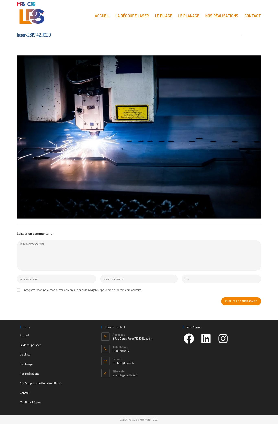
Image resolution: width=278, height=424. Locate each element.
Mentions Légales (30, 402)
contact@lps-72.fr (123, 363)
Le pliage (25, 354)
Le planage (26, 364)
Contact (25, 393)
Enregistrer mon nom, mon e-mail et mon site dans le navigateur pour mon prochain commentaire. (82, 290)
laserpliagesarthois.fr (125, 375)
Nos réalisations (29, 373)
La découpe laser (30, 345)
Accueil (24, 335)
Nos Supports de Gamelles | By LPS (41, 383)
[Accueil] (238, 34)
